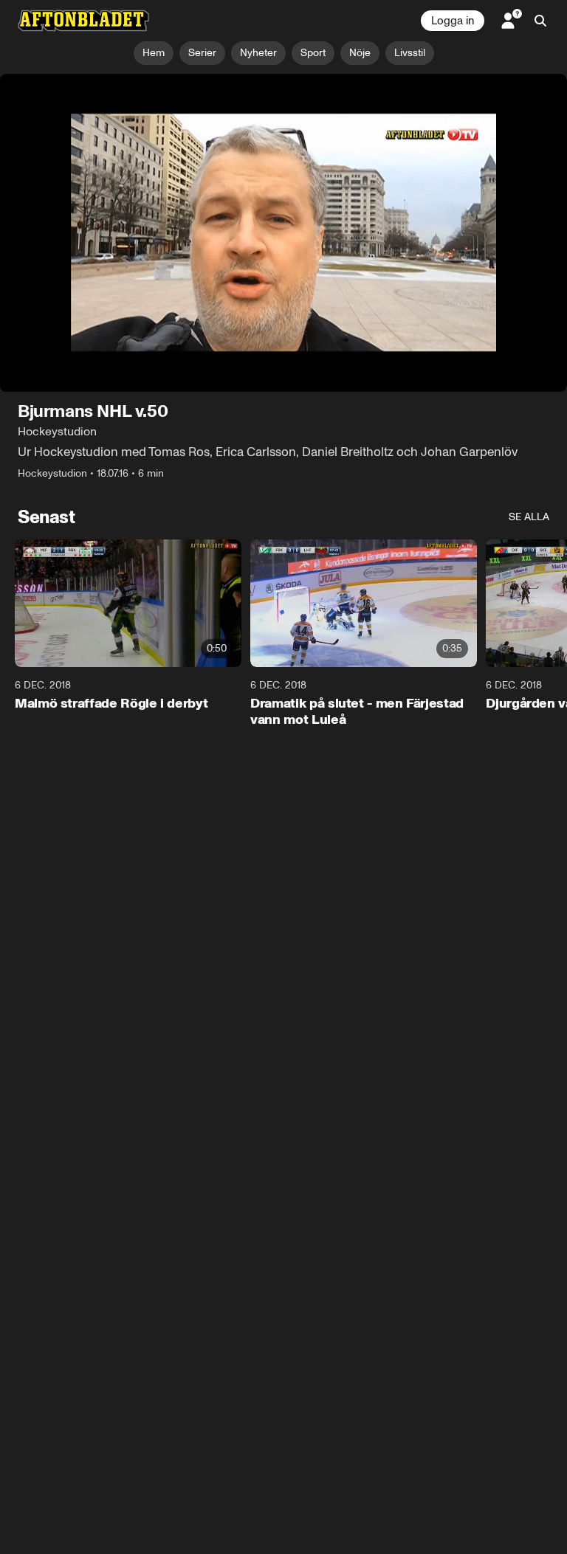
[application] (283, 233)
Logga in (452, 20)
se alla (529, 517)
